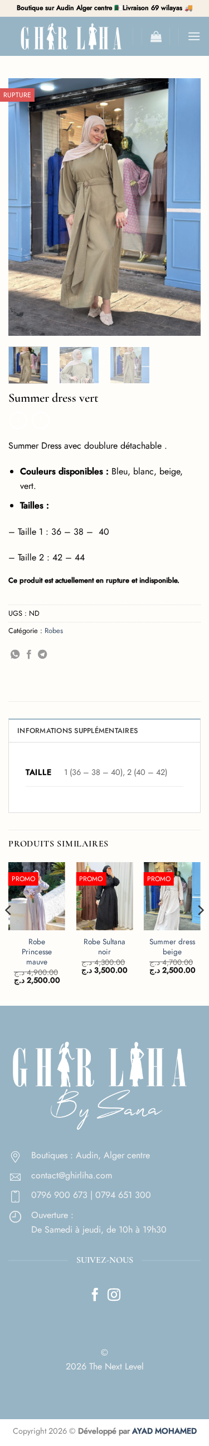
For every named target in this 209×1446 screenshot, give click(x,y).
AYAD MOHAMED (164, 1431)
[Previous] (26, 206)
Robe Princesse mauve (37, 952)
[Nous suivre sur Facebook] (95, 1295)
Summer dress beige (172, 947)
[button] (156, 36)
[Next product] (18, 420)
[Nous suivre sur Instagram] (114, 1295)
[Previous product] (40, 420)
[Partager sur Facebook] (29, 655)
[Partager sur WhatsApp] (15, 655)
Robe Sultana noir (104, 947)
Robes (54, 630)
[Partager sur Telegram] (42, 655)
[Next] (183, 206)
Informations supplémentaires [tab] (77, 730)
